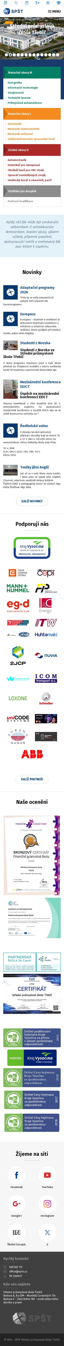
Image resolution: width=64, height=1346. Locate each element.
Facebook (17, 1187)
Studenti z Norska (35, 343)
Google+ (16, 1215)
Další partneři (32, 779)
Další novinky (32, 501)
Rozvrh (5, 2)
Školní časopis (16, 1244)
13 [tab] (53, 54)
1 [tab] (6, 54)
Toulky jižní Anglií (34, 467)
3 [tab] (14, 54)
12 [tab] (49, 54)
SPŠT (32, 1318)
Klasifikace (37, 2)
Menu (56, 11)
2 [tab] (10, 54)
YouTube (47, 1187)
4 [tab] (18, 54)
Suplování (16, 2)
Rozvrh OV (26, 2)
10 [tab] (41, 54)
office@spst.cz (18, 1271)
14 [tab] (57, 54)
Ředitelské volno (34, 426)
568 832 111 (15, 1267)
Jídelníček (48, 2)
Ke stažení (15, 1275)
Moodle (58, 2)
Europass (28, 314)
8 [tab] (34, 54)
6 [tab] (26, 54)
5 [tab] (22, 54)
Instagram (47, 1215)
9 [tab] (38, 54)
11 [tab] (45, 54)
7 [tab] (30, 54)
